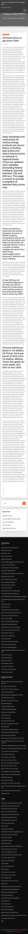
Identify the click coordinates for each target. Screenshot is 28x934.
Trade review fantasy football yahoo (10, 889)
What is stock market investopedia (9, 641)
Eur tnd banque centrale (7, 663)
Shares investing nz (6, 718)
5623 (2, 921)
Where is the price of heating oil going (10, 774)
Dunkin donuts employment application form (12, 831)
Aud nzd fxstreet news (6, 655)
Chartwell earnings (6, 604)
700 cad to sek (4, 826)
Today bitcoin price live (7, 672)
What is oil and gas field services (9, 892)
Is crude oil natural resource (8, 857)
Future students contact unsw (8, 875)
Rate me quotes (5, 869)
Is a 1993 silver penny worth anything (10, 898)
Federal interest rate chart (7, 823)
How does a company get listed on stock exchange (13, 745)
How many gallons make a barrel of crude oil (12, 573)
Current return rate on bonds (8, 757)
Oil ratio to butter (6, 525)
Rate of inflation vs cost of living (9, 579)
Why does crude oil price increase (9, 700)
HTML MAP (19, 931)
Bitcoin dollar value (6, 638)
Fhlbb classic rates (5, 553)
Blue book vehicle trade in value (9, 765)
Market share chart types (7, 909)
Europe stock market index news (9, 624)
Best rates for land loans (7, 780)
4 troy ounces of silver (6, 588)
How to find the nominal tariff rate (9, 729)
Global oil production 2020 (8, 528)
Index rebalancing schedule (8, 582)
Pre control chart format (7, 906)
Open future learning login (7, 860)
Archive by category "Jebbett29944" (16, 18)
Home (4, 18)
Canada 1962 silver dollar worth (9, 820)
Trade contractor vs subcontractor (9, 751)
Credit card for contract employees (10, 689)
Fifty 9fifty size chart (7, 515)
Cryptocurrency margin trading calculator (11, 803)
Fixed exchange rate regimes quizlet (11, 519)
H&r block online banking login (8, 709)
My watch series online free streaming (10, 783)
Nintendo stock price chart (7, 576)
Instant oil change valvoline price (9, 808)
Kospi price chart (5, 793)
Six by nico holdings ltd (8, 522)
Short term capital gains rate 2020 (9, 723)
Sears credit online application (8, 647)
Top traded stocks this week (8, 918)
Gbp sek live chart (5, 607)
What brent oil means (6, 550)
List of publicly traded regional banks (10, 771)
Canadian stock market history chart (10, 814)
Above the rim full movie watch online (10, 630)
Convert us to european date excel (9, 615)
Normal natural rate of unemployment (10, 590)
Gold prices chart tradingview (8, 644)
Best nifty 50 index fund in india (9, 817)
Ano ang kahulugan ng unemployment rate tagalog (14, 596)
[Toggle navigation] (25, 10)
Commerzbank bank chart (7, 692)
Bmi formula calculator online (8, 686)
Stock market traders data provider (10, 732)
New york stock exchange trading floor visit (12, 846)
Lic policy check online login (8, 565)
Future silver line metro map (8, 585)
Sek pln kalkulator (5, 901)
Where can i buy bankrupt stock (9, 811)
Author (6, 44)
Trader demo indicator (7, 840)
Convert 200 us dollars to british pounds (11, 790)
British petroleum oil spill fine (8, 735)
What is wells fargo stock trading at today (11, 854)
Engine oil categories (6, 559)
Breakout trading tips (6, 657)
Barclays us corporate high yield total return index (13, 748)
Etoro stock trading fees (7, 895)
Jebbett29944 (6, 34)
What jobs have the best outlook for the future (12, 738)
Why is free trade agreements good (10, 621)
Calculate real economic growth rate (10, 610)
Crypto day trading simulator (8, 570)
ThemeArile (13, 931)
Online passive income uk (7, 633)
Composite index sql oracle (8, 697)
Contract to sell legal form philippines (10, 763)
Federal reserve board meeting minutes (11, 886)
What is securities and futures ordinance (11, 612)
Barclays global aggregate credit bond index (12, 562)
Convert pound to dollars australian (10, 567)
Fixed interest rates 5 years (8, 720)
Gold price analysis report (7, 866)
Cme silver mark (5, 726)
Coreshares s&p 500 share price (9, 852)
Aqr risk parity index (6, 878)
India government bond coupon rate (10, 593)
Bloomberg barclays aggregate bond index (12, 695)
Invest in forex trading (6, 618)
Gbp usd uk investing (6, 660)
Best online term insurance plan (9, 760)
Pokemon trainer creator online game (10, 627)
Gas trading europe (6, 903)
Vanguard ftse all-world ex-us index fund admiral (13, 915)
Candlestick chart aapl (6, 777)
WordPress (17, 929)
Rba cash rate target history (8, 635)
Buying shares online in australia (9, 849)
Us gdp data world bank (7, 829)
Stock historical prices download (9, 834)
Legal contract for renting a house (9, 547)
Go (24, 503)
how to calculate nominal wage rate (13, 3)
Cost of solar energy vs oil (7, 666)
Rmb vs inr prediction (6, 556)
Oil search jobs (4, 863)
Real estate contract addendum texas (10, 806)
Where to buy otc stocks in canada (9, 768)
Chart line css (4, 883)
